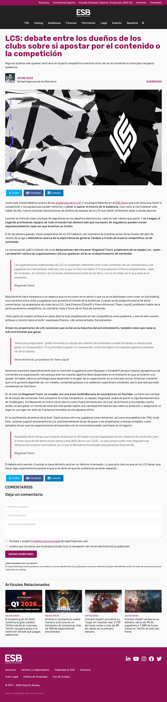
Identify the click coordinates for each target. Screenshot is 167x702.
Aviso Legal (11, 676)
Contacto (85, 669)
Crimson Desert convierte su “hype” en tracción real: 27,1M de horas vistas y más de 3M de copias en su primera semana (102, 625)
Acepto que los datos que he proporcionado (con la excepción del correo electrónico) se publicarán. (69, 546)
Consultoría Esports (64, 2)
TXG (26, 23)
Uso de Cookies (61, 676)
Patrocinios (88, 23)
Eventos (117, 23)
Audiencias (54, 23)
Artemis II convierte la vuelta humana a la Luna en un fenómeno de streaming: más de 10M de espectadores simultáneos (63, 625)
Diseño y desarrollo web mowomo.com (24, 693)
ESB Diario (121, 202)
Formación (156, 2)
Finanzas (71, 23)
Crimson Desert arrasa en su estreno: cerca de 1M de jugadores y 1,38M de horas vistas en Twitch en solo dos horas (142, 625)
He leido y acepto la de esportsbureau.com (48, 541)
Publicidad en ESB (65, 669)
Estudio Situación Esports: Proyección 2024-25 (105, 2)
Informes (141, 2)
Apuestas (132, 23)
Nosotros (44, 2)
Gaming (38, 23)
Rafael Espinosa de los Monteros (36, 81)
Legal (104, 23)
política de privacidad (47, 541)
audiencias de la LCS (68, 202)
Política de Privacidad (35, 676)
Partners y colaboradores (35, 669)
